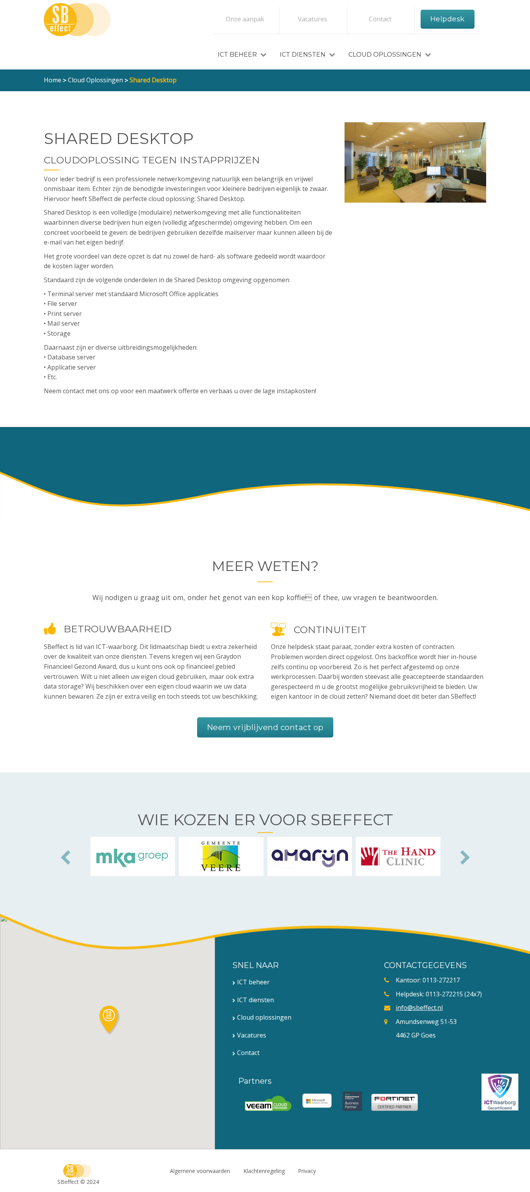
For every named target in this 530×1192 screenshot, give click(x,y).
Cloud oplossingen (385, 54)
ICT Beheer (238, 54)
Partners (255, 1081)
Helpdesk (447, 19)
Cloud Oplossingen (95, 80)
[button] (110, 1020)
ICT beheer (253, 982)
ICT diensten (303, 54)
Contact (380, 19)
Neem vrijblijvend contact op (265, 727)
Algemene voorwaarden (200, 1171)
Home (52, 80)
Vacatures (312, 19)
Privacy (307, 1171)
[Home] (77, 19)
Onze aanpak (245, 19)
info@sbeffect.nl (419, 1007)
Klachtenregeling (264, 1171)
